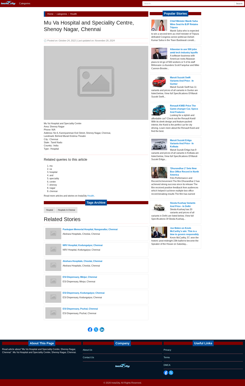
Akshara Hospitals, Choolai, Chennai (82, 261)
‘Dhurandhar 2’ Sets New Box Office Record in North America (184, 171)
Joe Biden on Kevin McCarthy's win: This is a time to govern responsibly (184, 231)
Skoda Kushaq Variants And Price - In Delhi (182, 204)
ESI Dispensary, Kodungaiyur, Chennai (83, 293)
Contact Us (88, 357)
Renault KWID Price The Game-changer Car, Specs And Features (184, 109)
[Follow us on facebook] (166, 372)
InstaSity (115, 383)
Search (239, 3)
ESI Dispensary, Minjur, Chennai (80, 277)
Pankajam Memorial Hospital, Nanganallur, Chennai (90, 229)
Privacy (167, 350)
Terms (167, 357)
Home (50, 14)
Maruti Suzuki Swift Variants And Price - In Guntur (182, 80)
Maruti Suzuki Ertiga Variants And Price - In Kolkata (182, 143)
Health (73, 14)
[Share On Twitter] (96, 329)
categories (62, 14)
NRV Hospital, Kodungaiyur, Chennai (83, 245)
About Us (87, 350)
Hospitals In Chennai (66, 210)
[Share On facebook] (90, 329)
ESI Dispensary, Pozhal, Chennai (80, 309)
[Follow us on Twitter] (171, 372)
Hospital (49, 210)
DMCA (167, 365)
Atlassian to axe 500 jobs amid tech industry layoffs (184, 51)
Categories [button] (24, 3)
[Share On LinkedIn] (102, 329)
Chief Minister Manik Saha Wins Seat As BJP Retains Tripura (184, 24)
